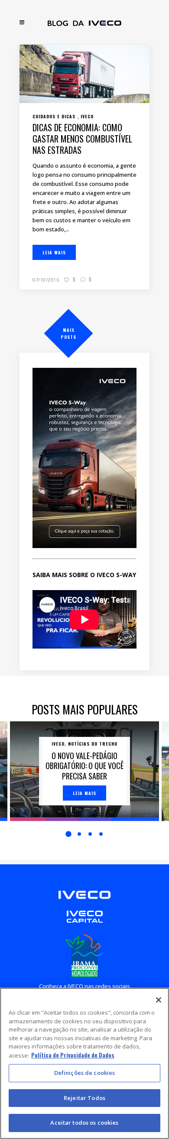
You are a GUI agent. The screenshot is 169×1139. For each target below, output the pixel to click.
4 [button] (101, 834)
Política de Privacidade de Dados (72, 1055)
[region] (84, 1063)
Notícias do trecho (92, 743)
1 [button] (68, 834)
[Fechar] (158, 999)
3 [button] (90, 834)
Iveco (58, 743)
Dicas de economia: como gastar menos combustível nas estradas (82, 138)
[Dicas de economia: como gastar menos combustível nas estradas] (85, 72)
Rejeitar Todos (84, 1098)
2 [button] (79, 834)
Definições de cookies (84, 1073)
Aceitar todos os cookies (84, 1122)
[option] (84, 771)
